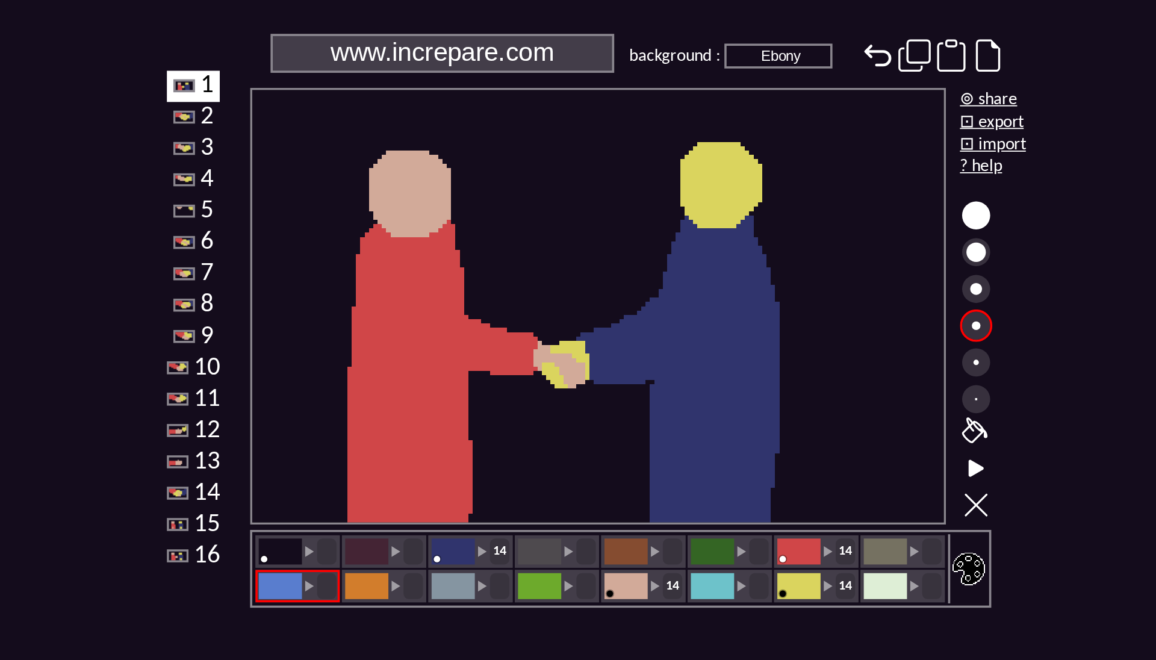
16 (204, 556)
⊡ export (992, 122)
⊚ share (988, 99)
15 (204, 524)
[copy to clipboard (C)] (914, 58)
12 (204, 430)
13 (204, 462)
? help (981, 167)
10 (204, 368)
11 (204, 399)
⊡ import (992, 145)
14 (204, 493)
